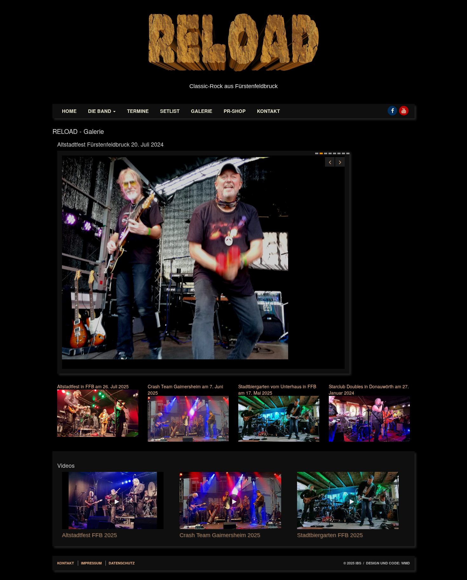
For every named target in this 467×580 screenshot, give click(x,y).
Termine (138, 110)
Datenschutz (122, 563)
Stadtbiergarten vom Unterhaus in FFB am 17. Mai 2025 (277, 389)
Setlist (169, 110)
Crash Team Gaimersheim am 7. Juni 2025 (185, 389)
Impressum (91, 563)
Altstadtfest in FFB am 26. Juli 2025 (93, 386)
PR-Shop (235, 110)
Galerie (201, 110)
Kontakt (268, 110)
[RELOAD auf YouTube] (404, 109)
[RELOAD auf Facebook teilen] (392, 109)
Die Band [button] (100, 110)
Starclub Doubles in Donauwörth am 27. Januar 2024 (369, 389)
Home (69, 110)
